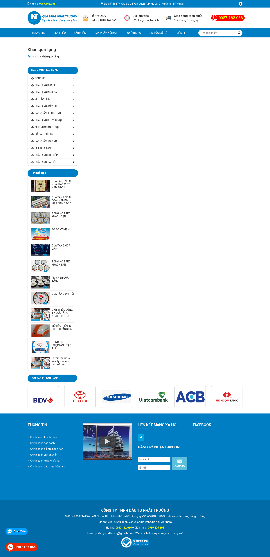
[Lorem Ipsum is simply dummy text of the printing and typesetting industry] (40, 363)
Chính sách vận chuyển (43, 454)
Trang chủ (39, 32)
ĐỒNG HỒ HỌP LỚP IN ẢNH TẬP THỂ (61, 345)
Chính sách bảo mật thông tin (47, 466)
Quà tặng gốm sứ (46, 106)
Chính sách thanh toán (43, 437)
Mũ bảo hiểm (43, 99)
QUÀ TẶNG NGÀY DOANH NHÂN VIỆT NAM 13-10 (61, 200)
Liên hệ (181, 32)
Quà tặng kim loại (46, 92)
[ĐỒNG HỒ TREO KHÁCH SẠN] (40, 218)
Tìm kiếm (239, 33)
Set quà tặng (43, 148)
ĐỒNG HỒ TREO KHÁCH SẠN (61, 215)
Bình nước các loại (47, 127)
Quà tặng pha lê (45, 85)
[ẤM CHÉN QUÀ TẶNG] (40, 282)
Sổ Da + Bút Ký (44, 134)
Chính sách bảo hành (42, 443)
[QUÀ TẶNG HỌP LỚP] (40, 250)
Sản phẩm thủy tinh (48, 113)
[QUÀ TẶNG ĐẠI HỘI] (40, 298)
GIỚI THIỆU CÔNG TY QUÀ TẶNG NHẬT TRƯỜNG (62, 312)
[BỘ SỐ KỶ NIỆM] (40, 234)
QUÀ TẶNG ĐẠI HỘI (63, 293)
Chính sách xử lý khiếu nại (45, 460)
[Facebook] (240, 4)
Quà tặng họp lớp (46, 155)
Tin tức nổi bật (159, 32)
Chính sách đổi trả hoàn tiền (46, 448)
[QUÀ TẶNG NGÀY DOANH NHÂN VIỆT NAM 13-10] (40, 202)
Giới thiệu (60, 32)
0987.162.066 (231, 17)
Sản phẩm (80, 32)
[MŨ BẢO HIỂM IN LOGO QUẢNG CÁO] (40, 330)
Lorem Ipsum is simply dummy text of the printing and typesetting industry (61, 366)
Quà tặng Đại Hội (45, 162)
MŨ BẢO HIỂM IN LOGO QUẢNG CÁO (62, 327)
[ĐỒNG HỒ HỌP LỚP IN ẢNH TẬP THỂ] (40, 347)
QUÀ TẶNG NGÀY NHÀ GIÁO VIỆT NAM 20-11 (61, 184)
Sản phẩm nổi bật (106, 32)
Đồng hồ (40, 78)
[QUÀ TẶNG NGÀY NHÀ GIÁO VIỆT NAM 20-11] (40, 186)
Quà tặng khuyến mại (48, 120)
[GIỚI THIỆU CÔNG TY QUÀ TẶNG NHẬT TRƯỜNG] (40, 314)
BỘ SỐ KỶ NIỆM (61, 229)
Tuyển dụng (133, 32)
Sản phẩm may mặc (47, 141)
